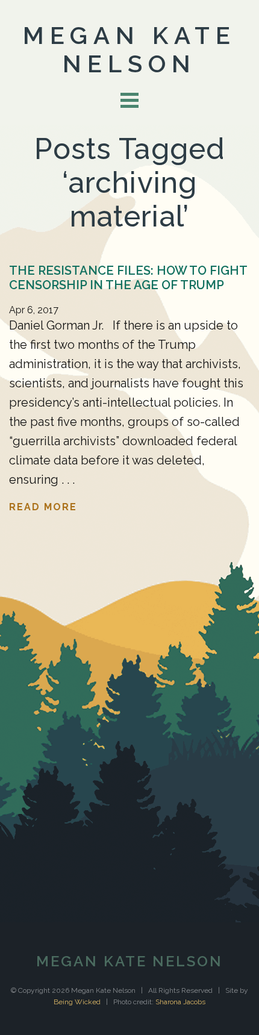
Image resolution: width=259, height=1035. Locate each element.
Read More (43, 507)
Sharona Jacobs (180, 1002)
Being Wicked (77, 1002)
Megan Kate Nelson (129, 49)
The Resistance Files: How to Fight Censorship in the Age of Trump (128, 277)
